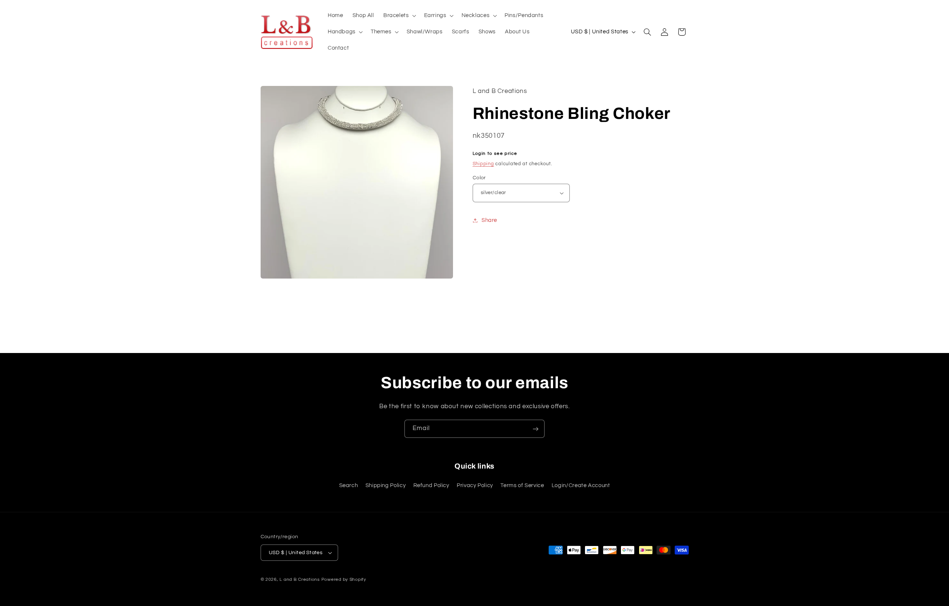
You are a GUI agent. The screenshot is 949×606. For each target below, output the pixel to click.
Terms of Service (522, 485)
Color (479, 177)
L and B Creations (300, 579)
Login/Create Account (581, 485)
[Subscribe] (535, 429)
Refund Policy (431, 485)
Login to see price (495, 153)
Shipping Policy (386, 485)
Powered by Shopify (343, 579)
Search (348, 485)
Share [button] (489, 220)
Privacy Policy (475, 485)
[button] (398, 15)
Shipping (483, 164)
